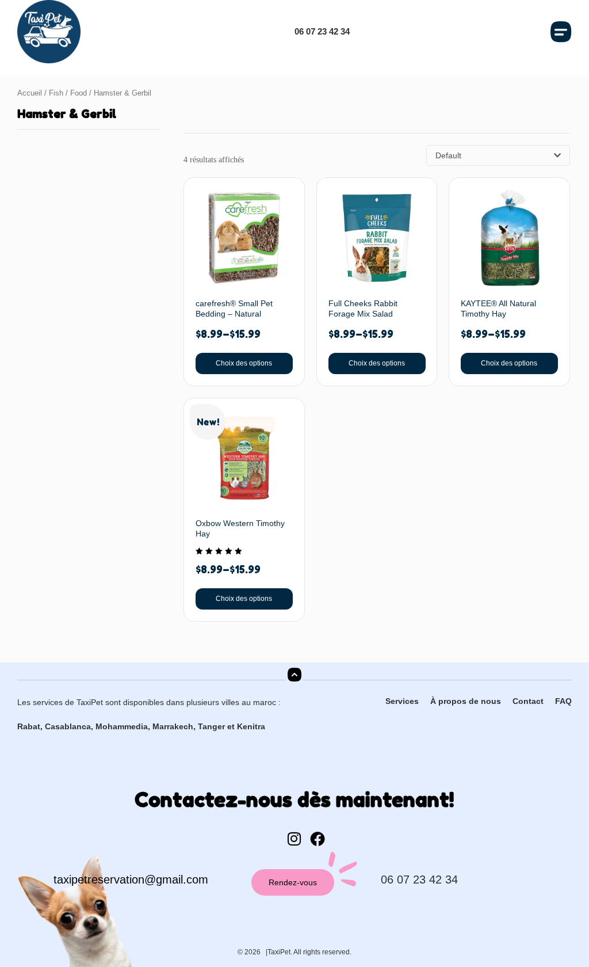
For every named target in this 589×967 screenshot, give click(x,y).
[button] (561, 31)
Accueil (29, 93)
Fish (56, 93)
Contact (528, 701)
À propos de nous (465, 701)
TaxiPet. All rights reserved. (309, 952)
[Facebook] (317, 838)
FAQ (563, 701)
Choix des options (244, 363)
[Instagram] (293, 838)
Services (402, 701)
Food (78, 93)
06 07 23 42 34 (419, 879)
